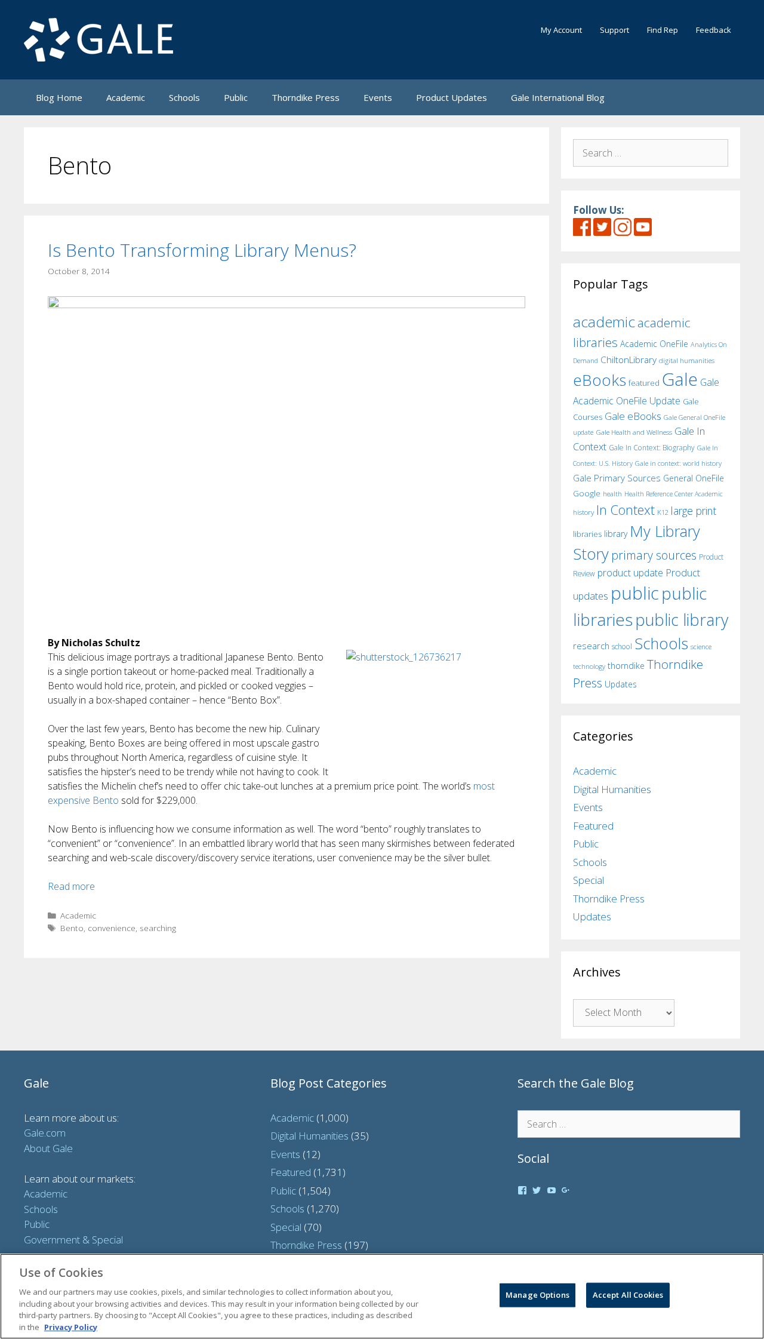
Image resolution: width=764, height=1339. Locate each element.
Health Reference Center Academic (673, 494)
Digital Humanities (612, 789)
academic (604, 321)
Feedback (713, 29)
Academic (125, 97)
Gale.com (45, 1133)
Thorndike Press (306, 97)
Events (377, 97)
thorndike (626, 665)
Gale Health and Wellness (634, 432)
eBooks (599, 380)
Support (614, 29)
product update (630, 572)
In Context (625, 509)
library (615, 533)
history (583, 512)
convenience (111, 927)
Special (588, 880)
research (591, 646)
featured (644, 382)
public (635, 593)
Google (586, 493)
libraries (587, 534)
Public (236, 97)
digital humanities (686, 360)
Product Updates (451, 97)
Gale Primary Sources (617, 478)
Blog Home (59, 97)
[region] (382, 1296)
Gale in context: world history (678, 463)
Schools (184, 97)
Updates (621, 684)
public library (681, 620)
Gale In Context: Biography (652, 448)
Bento (72, 927)
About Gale (48, 1148)
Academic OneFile (654, 343)
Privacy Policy (70, 1326)
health (612, 493)
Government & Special (73, 1239)
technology (589, 666)
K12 (662, 512)
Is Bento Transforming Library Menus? (202, 250)
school (622, 646)
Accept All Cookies (628, 1294)
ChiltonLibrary (628, 360)
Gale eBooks (633, 416)
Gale (680, 379)
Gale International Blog (558, 97)
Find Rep (662, 29)
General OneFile (693, 478)
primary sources (654, 555)
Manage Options (537, 1294)
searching (158, 927)
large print (693, 510)
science (701, 646)
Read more (71, 886)
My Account (561, 29)
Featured (593, 826)
